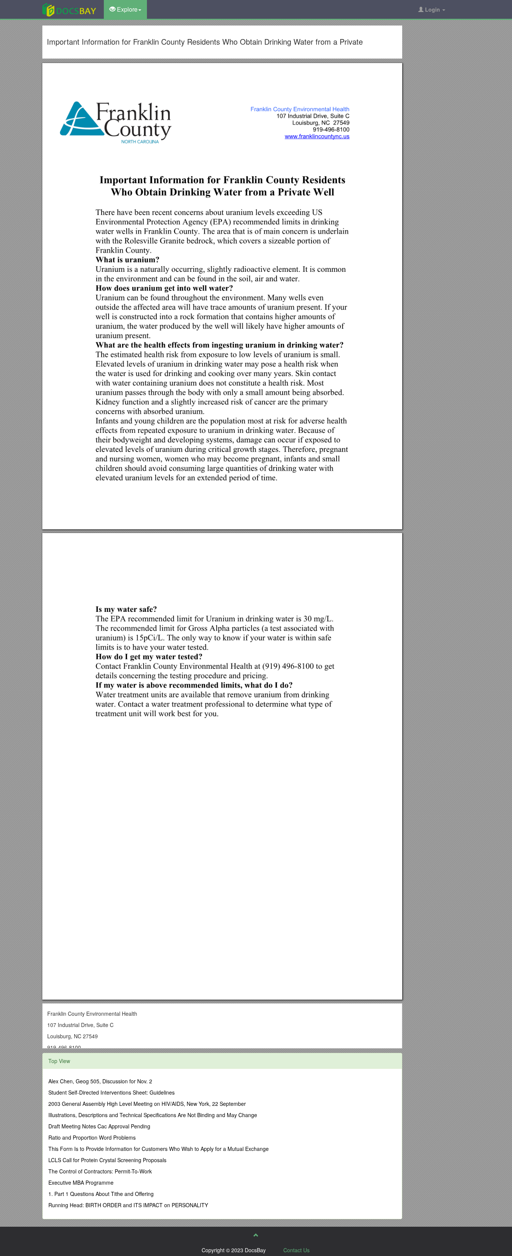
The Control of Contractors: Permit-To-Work (100, 1171)
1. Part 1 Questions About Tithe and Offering (101, 1193)
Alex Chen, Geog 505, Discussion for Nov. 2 (100, 1081)
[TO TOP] (256, 1235)
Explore (126, 9)
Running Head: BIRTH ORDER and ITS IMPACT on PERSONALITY (128, 1205)
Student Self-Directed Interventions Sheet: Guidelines (111, 1092)
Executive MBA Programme (81, 1182)
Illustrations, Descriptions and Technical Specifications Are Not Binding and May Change (152, 1115)
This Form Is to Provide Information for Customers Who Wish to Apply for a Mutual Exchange (158, 1148)
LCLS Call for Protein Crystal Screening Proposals (107, 1160)
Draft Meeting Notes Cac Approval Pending (99, 1126)
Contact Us (296, 1250)
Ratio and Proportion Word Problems (92, 1137)
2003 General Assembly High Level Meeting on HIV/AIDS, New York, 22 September (147, 1103)
